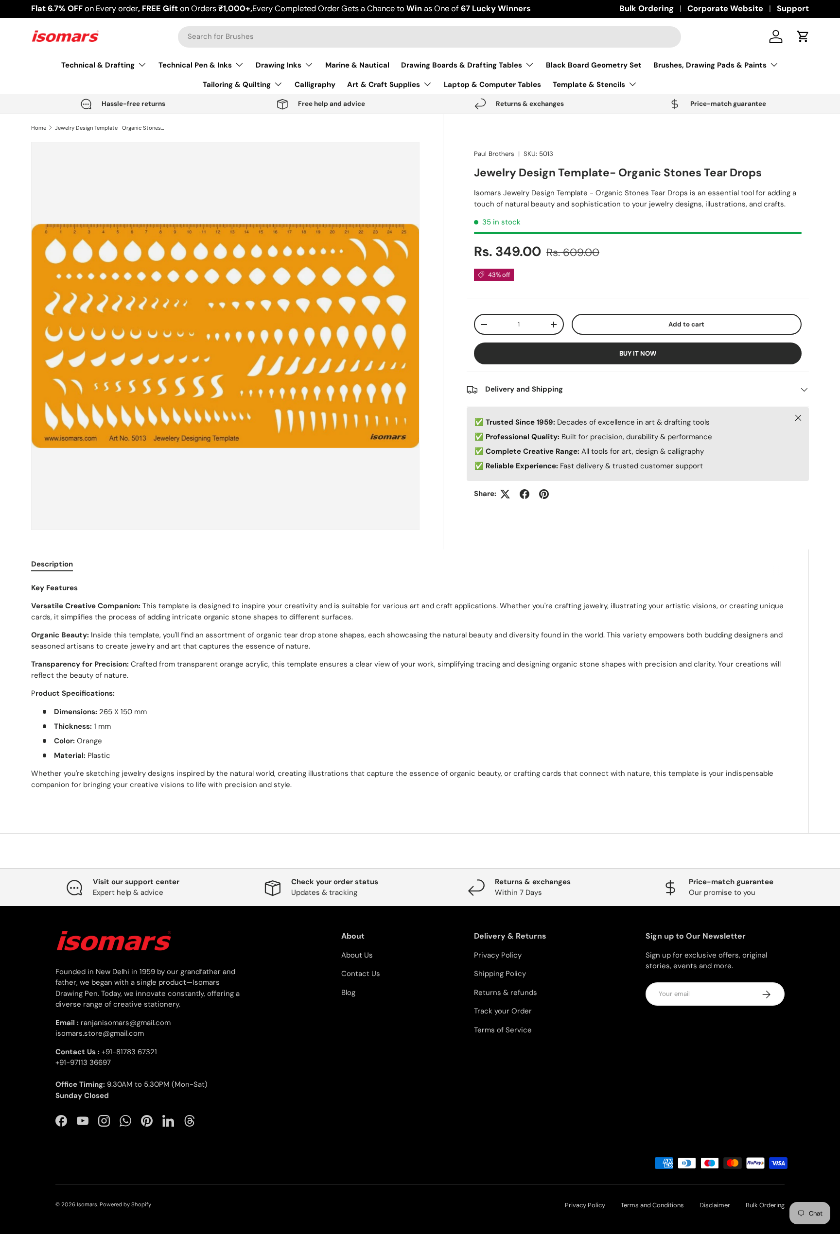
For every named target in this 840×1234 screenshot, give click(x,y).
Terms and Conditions (652, 1205)
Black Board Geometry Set (594, 65)
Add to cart (686, 324)
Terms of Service (503, 1030)
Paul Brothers (494, 154)
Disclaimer (715, 1205)
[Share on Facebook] (524, 494)
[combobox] (429, 36)
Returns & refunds (505, 992)
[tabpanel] (408, 686)
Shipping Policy (500, 974)
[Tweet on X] (505, 494)
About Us (357, 955)
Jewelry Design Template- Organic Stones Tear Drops (109, 128)
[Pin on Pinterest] (544, 494)
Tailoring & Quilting (237, 84)
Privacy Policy (498, 955)
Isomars (87, 1204)
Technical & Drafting (98, 65)
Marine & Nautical (357, 65)
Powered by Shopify (125, 1204)
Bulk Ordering (646, 8)
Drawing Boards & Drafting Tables (461, 65)
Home (38, 128)
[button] (803, 36)
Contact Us (360, 974)
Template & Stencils (589, 84)
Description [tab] (52, 564)
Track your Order (503, 1011)
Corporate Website (725, 8)
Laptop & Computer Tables (492, 84)
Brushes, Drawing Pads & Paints (710, 65)
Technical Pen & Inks (195, 65)
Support (793, 8)
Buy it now (637, 353)
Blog (348, 992)
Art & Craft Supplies (383, 84)
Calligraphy (315, 84)
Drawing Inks (278, 65)
